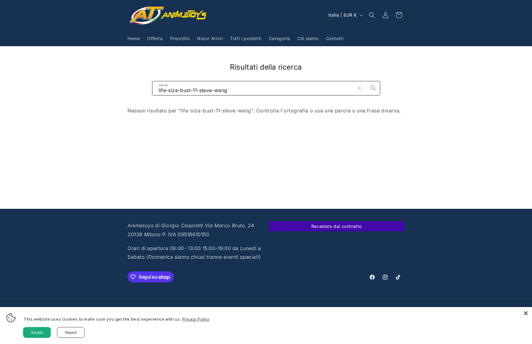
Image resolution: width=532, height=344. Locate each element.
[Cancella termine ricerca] (359, 88)
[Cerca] (373, 88)
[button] (372, 15)
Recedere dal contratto (336, 226)
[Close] (526, 313)
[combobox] (266, 88)
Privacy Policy (196, 319)
